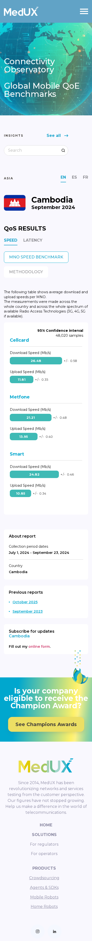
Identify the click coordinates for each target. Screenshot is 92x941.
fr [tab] (85, 177)
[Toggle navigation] (84, 11)
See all (54, 135)
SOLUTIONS (44, 834)
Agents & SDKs (44, 887)
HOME (46, 825)
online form (39, 646)
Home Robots (44, 906)
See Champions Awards (46, 724)
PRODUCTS (44, 868)
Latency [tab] (32, 240)
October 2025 (25, 602)
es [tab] (74, 177)
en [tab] (63, 177)
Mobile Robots (44, 897)
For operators (44, 853)
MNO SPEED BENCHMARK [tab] (36, 257)
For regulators (44, 844)
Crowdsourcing (44, 878)
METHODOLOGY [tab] (26, 272)
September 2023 (28, 611)
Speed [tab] (10, 240)
